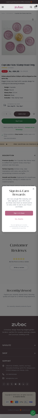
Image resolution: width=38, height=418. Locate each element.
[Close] (33, 189)
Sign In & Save (19, 213)
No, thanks (19, 219)
